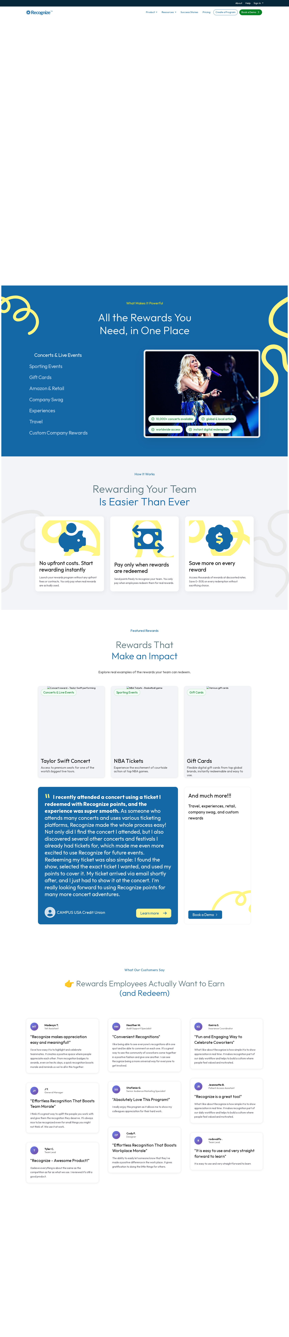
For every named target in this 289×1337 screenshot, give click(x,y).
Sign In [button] (257, 3)
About (238, 3)
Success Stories (189, 12)
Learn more (150, 913)
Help (248, 3)
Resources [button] (168, 12)
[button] (234, 72)
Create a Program (225, 12)
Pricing (206, 12)
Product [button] (150, 12)
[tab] (61, 355)
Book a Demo (249, 12)
